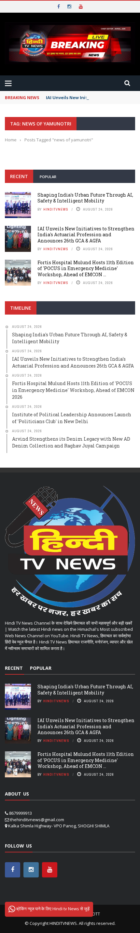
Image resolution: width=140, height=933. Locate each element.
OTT (96, 914)
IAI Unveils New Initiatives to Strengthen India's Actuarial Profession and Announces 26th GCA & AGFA (85, 234)
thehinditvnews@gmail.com (37, 820)
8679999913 (20, 813)
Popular (48, 176)
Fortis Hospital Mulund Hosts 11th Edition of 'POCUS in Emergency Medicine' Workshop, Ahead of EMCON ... (85, 268)
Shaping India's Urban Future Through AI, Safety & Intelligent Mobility (85, 198)
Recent (19, 176)
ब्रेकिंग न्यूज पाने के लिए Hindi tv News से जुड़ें (52, 909)
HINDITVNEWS (63, 923)
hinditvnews (55, 209)
